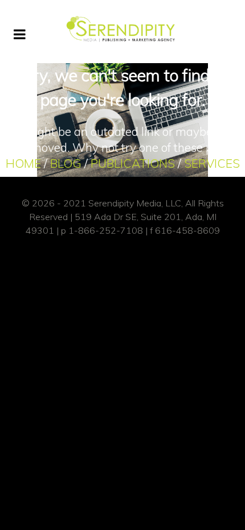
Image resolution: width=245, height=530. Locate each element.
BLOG (65, 163)
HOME (23, 163)
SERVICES (212, 163)
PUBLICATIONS (133, 163)
